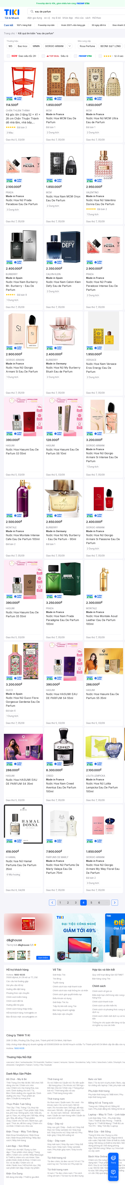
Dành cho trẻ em (20, 1120)
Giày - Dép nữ (55, 1123)
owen (56, 1062)
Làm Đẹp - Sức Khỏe (17, 1146)
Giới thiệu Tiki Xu (60, 1002)
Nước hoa (17, 1165)
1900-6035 (19, 975)
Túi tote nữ (65, 1164)
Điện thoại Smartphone (17, 1135)
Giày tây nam (68, 1144)
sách (87, 17)
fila (41, 1065)
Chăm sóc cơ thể (20, 1155)
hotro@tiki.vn (30, 1013)
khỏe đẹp (68, 17)
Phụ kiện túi (76, 1164)
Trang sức (93, 1106)
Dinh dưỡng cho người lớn (23, 1093)
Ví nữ (77, 1161)
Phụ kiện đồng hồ (102, 1109)
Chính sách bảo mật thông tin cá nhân (70, 990)
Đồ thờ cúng (99, 1148)
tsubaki (48, 1065)
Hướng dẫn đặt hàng (15, 989)
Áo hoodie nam (60, 1107)
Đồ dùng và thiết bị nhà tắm (107, 1143)
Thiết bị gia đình (31, 1177)
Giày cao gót (53, 1127)
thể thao (96, 17)
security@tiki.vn (29, 1016)
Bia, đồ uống (16, 1118)
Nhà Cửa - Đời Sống (99, 1131)
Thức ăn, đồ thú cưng (21, 1123)
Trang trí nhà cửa (96, 1135)
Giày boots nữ (58, 1132)
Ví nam (50, 1173)
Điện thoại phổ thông (21, 1138)
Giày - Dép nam (56, 1140)
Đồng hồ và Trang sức (100, 1102)
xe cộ (47, 17)
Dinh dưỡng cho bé (21, 1090)
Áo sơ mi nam (65, 1105)
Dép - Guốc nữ (68, 1127)
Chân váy (67, 1088)
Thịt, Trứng (21, 1107)
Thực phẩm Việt (30, 1110)
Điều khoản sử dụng (62, 998)
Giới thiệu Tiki (59, 975)
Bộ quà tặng (102, 1173)
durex (71, 1062)
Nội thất (102, 1140)
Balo (90, 1082)
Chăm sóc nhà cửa (24, 1126)
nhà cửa (79, 17)
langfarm (20, 1065)
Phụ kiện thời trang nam (105, 1095)
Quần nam (65, 1102)
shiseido (10, 1065)
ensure (64, 1062)
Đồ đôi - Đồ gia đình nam (68, 1110)
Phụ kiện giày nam (61, 1149)
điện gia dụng (34, 17)
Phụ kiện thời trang (99, 1090)
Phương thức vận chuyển (17, 993)
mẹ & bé (56, 17)
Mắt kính (114, 1094)
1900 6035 (19, 1048)
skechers (102, 1062)
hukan (29, 1065)
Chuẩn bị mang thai (21, 1098)
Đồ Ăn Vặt (98, 1168)
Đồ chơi (35, 1082)
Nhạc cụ (110, 1148)
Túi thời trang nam (57, 1169)
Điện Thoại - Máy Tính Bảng (22, 1131)
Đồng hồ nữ (104, 1106)
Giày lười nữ (71, 1132)
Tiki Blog (57, 978)
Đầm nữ (58, 1082)
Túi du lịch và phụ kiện (104, 1082)
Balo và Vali (95, 1079)
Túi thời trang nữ (56, 1157)
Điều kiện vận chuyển (63, 1014)
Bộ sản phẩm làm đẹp (23, 1166)
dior (17, 1062)
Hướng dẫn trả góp (15, 1005)
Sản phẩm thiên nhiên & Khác (22, 1158)
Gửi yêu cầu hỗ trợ (14, 985)
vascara (10, 1062)
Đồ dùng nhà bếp (14, 1177)
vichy (36, 1065)
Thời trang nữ (55, 1079)
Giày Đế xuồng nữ (65, 1135)
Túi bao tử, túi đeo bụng (72, 1176)
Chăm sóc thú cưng (97, 1160)
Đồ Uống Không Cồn (105, 1170)
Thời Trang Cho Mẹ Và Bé (18, 1082)
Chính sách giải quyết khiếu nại (67, 994)
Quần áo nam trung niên (64, 1115)
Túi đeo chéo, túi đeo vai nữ (60, 1161)
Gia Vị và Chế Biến (102, 1165)
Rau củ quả (16, 1110)
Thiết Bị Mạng (104, 1123)
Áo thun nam (53, 1102)
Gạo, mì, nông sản (21, 1115)
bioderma (80, 1062)
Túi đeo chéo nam (63, 1173)
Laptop (114, 1126)
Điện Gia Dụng (14, 1173)
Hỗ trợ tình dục (30, 1165)
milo (94, 1062)
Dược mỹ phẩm (32, 1168)
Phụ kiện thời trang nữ (98, 1094)
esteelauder (27, 1062)
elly (88, 1062)
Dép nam (62, 1147)
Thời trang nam (56, 1098)
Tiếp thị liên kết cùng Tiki (64, 1006)
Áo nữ (50, 1082)
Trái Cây (10, 1107)
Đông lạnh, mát (26, 1113)
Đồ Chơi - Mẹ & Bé (16, 1079)
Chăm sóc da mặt (14, 1149)
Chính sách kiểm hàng (16, 997)
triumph (117, 1062)
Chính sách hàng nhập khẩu (19, 1009)
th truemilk (39, 1062)
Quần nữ (67, 1082)
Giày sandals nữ (63, 1130)
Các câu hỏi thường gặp (17, 981)
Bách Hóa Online (97, 1156)
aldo (110, 1062)
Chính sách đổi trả (14, 1001)
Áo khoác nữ (69, 1085)
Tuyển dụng (58, 982)
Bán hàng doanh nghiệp (64, 1010)
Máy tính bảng (19, 1140)
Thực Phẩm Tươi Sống (18, 1104)
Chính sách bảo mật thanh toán (67, 986)
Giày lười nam (53, 1144)
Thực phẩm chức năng (22, 1152)
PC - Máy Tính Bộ (101, 1126)
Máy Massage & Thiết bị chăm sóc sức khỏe (24, 1156)
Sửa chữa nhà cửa (102, 1138)
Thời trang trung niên (62, 1093)
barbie (49, 1062)
